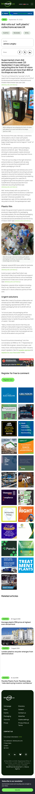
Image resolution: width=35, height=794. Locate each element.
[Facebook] (20, 52)
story (9, 85)
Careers (21, 709)
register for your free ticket (10, 352)
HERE (20, 737)
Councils (7, 720)
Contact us (22, 713)
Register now (8, 380)
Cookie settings (23, 720)
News (5, 709)
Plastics (5, 33)
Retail (27, 33)
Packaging (17, 33)
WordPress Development (14, 767)
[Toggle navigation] (32, 4)
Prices (6, 723)
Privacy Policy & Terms (23, 724)
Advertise (21, 716)
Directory (21, 706)
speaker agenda (24, 350)
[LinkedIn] (30, 52)
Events (6, 713)
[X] (25, 52)
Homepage (7, 706)
